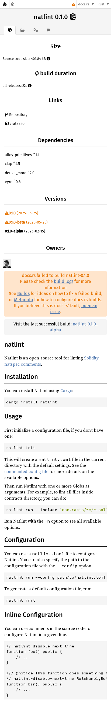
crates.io (17, 123)
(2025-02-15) (25, 231)
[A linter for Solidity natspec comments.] (12, 4)
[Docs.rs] (4, 4)
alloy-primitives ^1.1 (22, 155)
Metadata (23, 299)
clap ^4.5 (12, 164)
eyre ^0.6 (12, 182)
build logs (63, 281)
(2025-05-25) (23, 213)
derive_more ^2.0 (19, 173)
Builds (23, 293)
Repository (17, 114)
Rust (101, 4)
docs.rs (83, 4)
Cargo (66, 390)
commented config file (26, 471)
